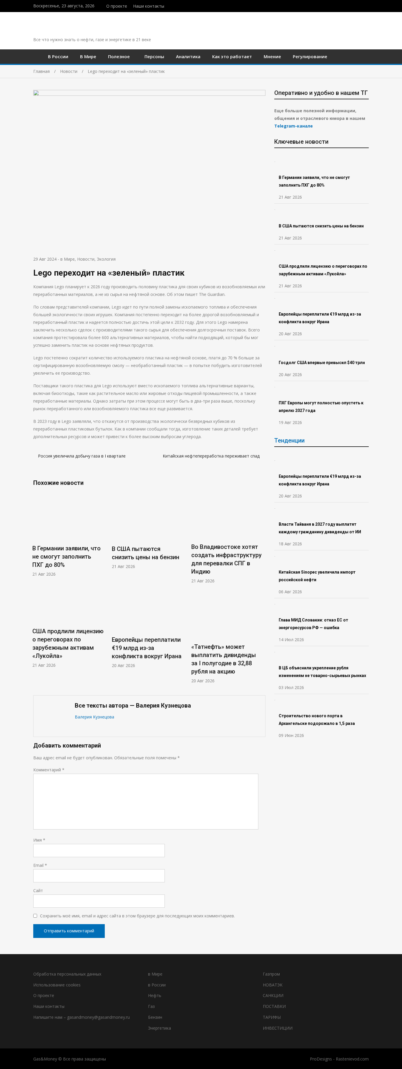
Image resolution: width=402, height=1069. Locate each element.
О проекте (116, 6)
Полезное (119, 56)
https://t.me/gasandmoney (361, 5)
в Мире (67, 259)
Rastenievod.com (352, 1059)
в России (157, 985)
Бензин (155, 1017)
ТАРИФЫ (272, 1017)
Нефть (154, 995)
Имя (39, 840)
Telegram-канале (293, 126)
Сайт (38, 890)
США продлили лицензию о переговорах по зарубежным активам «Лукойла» (323, 270)
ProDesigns (321, 1059)
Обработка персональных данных (67, 974)
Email (40, 865)
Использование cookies (57, 985)
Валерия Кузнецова (94, 717)
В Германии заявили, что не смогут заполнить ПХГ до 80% (66, 556)
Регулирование (310, 56)
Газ (151, 1006)
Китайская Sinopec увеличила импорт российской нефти (317, 576)
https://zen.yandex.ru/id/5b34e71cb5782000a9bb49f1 (354, 5)
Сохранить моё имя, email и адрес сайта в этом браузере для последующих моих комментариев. (137, 916)
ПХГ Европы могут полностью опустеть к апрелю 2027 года (321, 407)
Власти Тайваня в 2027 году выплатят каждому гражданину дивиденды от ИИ (320, 528)
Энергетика (159, 1028)
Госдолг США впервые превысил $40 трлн (322, 362)
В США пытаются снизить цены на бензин (322, 226)
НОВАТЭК (273, 985)
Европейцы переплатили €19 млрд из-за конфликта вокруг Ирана (147, 648)
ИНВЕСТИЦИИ (278, 1028)
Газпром (271, 974)
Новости (85, 259)
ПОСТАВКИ (274, 1006)
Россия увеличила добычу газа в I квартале (82, 456)
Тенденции (289, 440)
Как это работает (232, 56)
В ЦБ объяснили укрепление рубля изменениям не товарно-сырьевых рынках (323, 672)
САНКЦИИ (273, 995)
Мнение (272, 56)
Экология (106, 259)
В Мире (88, 56)
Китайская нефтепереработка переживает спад (212, 456)
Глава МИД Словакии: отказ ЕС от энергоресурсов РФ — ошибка (313, 624)
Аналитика (188, 56)
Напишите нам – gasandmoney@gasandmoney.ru (81, 1017)
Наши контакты (148, 6)
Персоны (154, 56)
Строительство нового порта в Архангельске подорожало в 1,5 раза (317, 719)
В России (58, 56)
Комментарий (48, 770)
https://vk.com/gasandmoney (367, 5)
